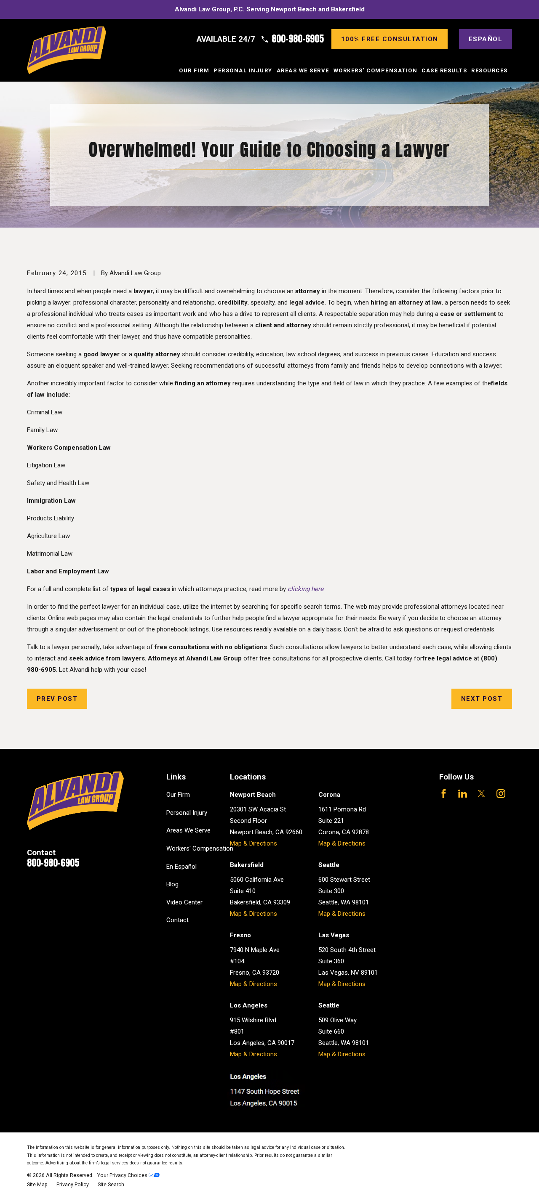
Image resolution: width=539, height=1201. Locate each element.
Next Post (482, 699)
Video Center (184, 902)
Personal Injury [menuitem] (242, 70)
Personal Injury (186, 813)
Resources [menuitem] (489, 70)
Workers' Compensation (199, 848)
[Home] (66, 50)
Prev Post (57, 699)
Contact (177, 920)
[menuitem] (37, 1185)
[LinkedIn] (462, 793)
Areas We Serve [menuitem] (303, 70)
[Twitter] (481, 793)
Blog (172, 884)
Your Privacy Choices (123, 1175)
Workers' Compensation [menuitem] (376, 70)
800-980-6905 (298, 38)
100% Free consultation (389, 39)
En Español (181, 866)
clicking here (305, 589)
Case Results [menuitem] (444, 70)
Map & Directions (253, 843)
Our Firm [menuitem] (194, 70)
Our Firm (178, 794)
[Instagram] (500, 793)
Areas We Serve (188, 830)
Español (486, 39)
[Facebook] (443, 793)
